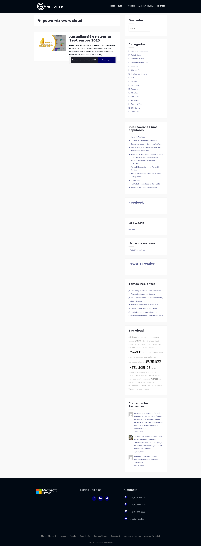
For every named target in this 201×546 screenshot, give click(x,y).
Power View (135, 180)
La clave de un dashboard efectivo (144, 308)
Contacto (161, 6)
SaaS (156, 386)
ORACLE (134, 93)
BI (135, 379)
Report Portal (85, 536)
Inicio (112, 6)
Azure (154, 368)
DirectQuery (155, 337)
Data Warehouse (137, 59)
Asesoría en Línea (146, 6)
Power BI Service (144, 389)
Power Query (148, 372)
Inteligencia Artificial (139, 74)
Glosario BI (135, 70)
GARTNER (132, 379)
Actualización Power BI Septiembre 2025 (90, 38)
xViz (139, 337)
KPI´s (152, 382)
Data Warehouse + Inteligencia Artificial (146, 144)
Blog (120, 6)
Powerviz (131, 341)
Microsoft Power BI (135, 382)
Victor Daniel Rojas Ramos (144, 436)
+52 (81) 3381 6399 (137, 512)
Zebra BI (145, 382)
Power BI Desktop (135, 347)
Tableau (63, 536)
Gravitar (138, 341)
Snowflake (139, 362)
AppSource (132, 372)
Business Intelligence (139, 51)
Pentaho (73, 536)
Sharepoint (142, 344)
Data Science (136, 55)
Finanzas (134, 66)
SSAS (144, 362)
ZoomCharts (158, 353)
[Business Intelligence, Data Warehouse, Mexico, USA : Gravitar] (50, 6)
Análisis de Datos (155, 375)
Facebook (136, 202)
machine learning (150, 357)
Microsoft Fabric (148, 353)
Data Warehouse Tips (139, 63)
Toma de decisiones (153, 344)
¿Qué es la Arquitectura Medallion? (144, 140)
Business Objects (100, 536)
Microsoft (135, 85)
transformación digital (143, 379)
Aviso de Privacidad (152, 536)
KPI (132, 78)
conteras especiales (142, 413)
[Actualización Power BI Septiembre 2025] (52, 43)
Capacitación (116, 536)
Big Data (152, 386)
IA (149, 382)
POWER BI (135, 100)
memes (154, 379)
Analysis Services (142, 375)
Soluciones (130, 6)
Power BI (135, 352)
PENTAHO (135, 97)
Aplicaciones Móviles (132, 536)
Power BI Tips (136, 104)
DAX (147, 386)
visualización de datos (137, 386)
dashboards (132, 362)
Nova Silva (146, 341)
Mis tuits (132, 230)
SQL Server (135, 108)
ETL (138, 344)
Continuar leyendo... (106, 60)
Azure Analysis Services (136, 357)
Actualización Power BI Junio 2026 (144, 305)
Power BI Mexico (142, 263)
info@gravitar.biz (137, 519)
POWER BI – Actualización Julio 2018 (145, 184)
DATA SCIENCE (145, 337)
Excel (152, 341)
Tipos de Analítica (138, 137)
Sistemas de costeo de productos (144, 187)
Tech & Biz (135, 112)
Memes (134, 81)
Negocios (134, 89)
